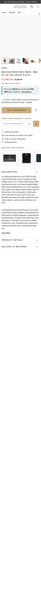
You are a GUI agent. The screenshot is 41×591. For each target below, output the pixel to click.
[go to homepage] (20, 6)
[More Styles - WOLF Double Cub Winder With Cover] (10, 158)
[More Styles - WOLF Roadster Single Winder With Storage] (26, 158)
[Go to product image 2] (12, 61)
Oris (19, 12)
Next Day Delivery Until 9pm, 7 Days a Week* (20, 2)
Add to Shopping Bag (16, 110)
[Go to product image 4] (33, 61)
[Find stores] (36, 124)
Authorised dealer (11, 132)
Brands (12, 12)
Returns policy (11, 142)
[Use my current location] (29, 124)
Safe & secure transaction (15, 139)
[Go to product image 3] (26, 61)
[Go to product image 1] (5, 61)
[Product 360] (19, 61)
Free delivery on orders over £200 (18, 135)
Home (4, 12)
